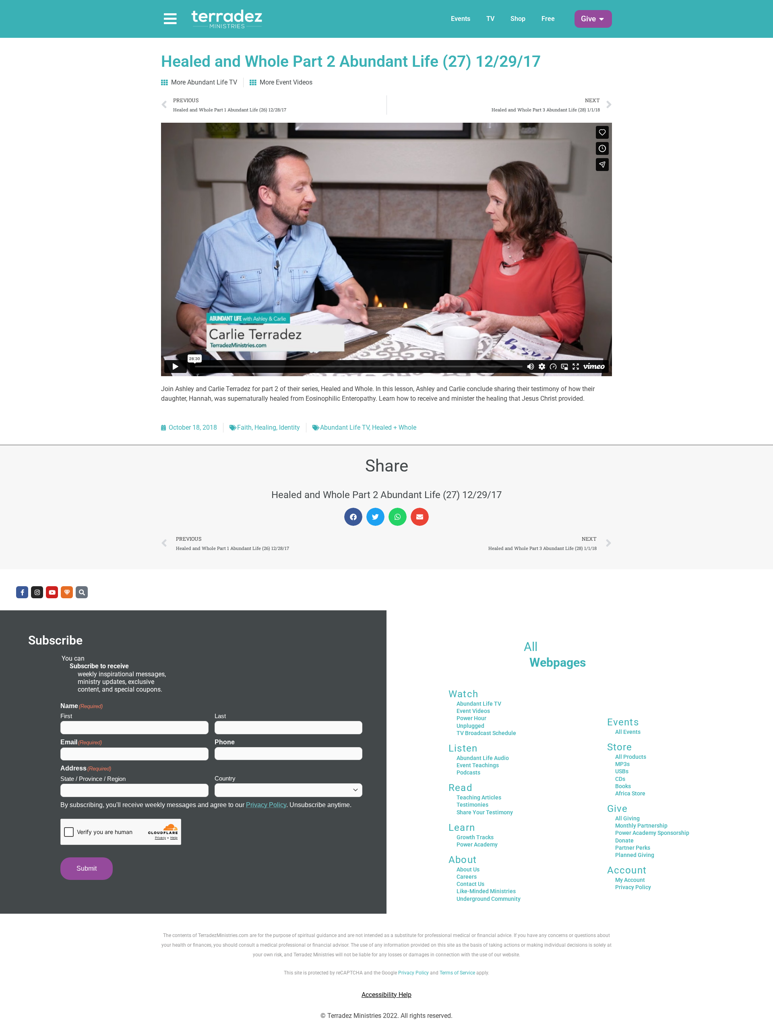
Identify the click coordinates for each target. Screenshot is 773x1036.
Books (623, 786)
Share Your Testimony (485, 812)
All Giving (627, 818)
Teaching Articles (479, 797)
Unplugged (470, 726)
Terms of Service (457, 973)
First (66, 716)
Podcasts (468, 772)
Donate (624, 840)
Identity (289, 427)
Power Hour (471, 718)
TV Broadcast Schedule (486, 733)
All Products (630, 757)
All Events (628, 732)
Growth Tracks (475, 837)
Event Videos (473, 711)
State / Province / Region (93, 778)
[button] (588, 19)
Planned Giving (634, 855)
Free (548, 19)
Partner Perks (632, 847)
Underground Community (489, 899)
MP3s (622, 764)
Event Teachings (478, 765)
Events (460, 19)
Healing (265, 427)
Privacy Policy (266, 804)
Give (617, 808)
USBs (621, 771)
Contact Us (470, 884)
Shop (518, 19)
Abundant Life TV (344, 427)
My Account (630, 880)
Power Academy (477, 844)
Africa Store (630, 793)
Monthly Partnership (641, 825)
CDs (620, 779)
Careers (467, 876)
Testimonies (472, 804)
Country (225, 778)
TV (490, 19)
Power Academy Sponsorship (652, 833)
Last (220, 716)
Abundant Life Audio (483, 758)
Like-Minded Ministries (486, 891)
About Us (468, 869)
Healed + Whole (394, 427)
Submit (86, 868)
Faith (244, 427)
